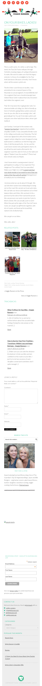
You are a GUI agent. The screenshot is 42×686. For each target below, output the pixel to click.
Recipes (7, 650)
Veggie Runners (21, 11)
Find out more (24, 485)
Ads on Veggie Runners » (29, 296)
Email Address (20, 564)
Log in (34, 683)
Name (6, 406)
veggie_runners (10, 608)
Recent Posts (9, 638)
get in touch (28, 605)
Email (6, 414)
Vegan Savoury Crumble (12, 644)
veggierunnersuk (11, 615)
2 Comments (23, 25)
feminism (22, 285)
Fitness (17, 283)
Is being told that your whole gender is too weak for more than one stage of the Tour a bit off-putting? (20, 172)
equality (18, 285)
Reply (9, 329)
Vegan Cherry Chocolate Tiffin (14, 665)
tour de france (29, 285)
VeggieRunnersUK (11, 613)
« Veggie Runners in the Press (14, 291)
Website (7, 421)
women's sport (8, 287)
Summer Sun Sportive (12, 129)
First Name (8, 570)
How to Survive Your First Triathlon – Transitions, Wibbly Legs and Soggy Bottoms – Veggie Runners (20, 343)
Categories (8, 625)
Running (21, 283)
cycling (13, 283)
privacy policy (14, 591)
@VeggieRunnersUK (12, 610)
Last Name (8, 576)
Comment (7, 387)
